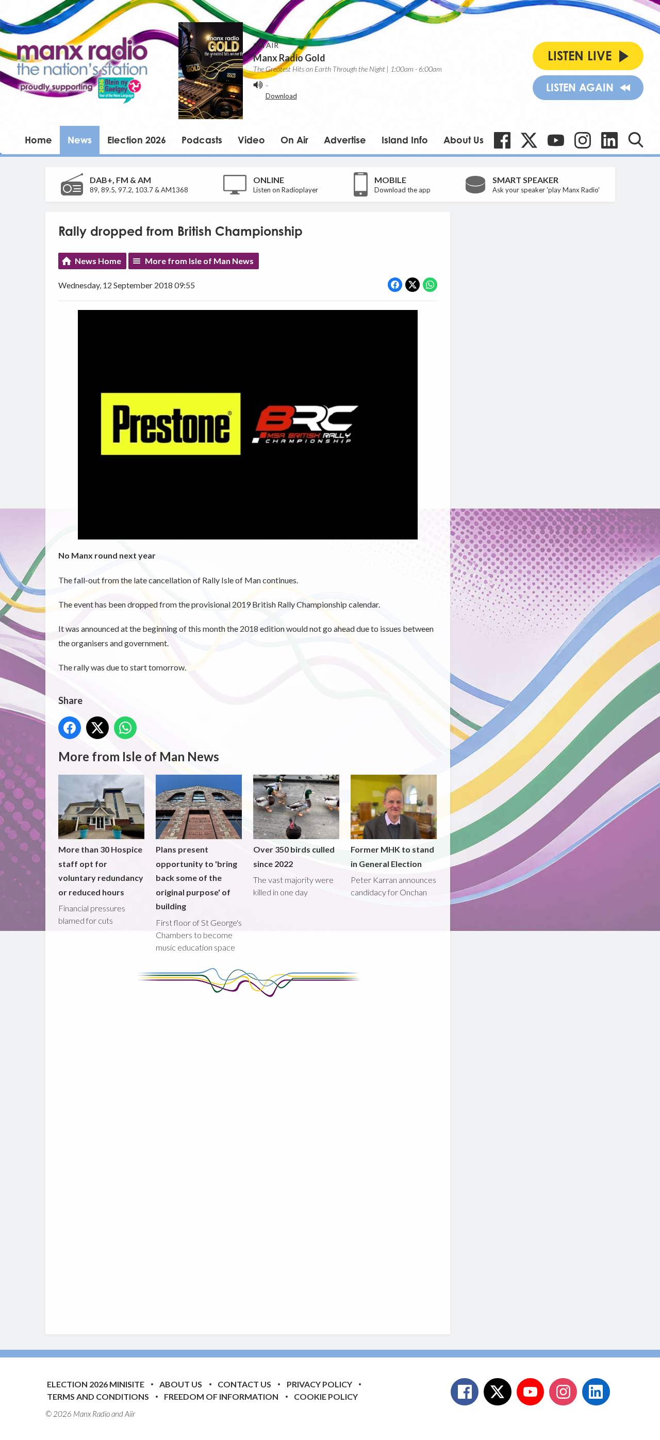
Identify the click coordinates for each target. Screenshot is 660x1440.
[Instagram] (582, 140)
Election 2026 (136, 139)
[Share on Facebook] (395, 284)
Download (281, 96)
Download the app (402, 190)
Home (38, 139)
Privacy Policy (319, 1384)
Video (251, 139)
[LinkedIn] (609, 140)
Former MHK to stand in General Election (392, 856)
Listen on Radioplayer (285, 190)
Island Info (405, 139)
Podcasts (202, 139)
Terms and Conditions (98, 1396)
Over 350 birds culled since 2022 (294, 856)
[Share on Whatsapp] (430, 284)
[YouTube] (556, 140)
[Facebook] (502, 140)
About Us (463, 139)
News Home (98, 261)
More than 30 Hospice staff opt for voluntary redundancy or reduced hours (100, 870)
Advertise (345, 139)
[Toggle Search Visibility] (636, 140)
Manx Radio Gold (289, 57)
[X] (529, 140)
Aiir (130, 1413)
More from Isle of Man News (199, 261)
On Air (294, 139)
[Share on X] (412, 284)
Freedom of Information (221, 1396)
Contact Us (244, 1384)
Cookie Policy (326, 1396)
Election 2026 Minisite (95, 1384)
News (80, 139)
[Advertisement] (251, 1158)
